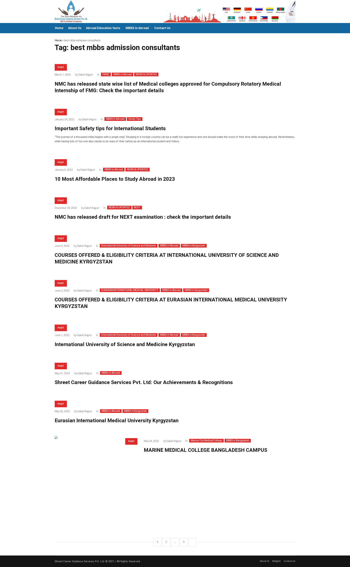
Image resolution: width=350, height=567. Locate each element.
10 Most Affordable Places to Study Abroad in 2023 (115, 179)
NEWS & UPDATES (146, 74)
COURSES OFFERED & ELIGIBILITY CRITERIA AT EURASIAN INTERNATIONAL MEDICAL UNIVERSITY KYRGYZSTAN (171, 303)
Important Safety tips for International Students (110, 128)
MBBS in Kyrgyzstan (193, 246)
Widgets (276, 561)
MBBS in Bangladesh (237, 441)
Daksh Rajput (85, 75)
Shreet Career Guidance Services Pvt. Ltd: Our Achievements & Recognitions (144, 382)
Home (58, 40)
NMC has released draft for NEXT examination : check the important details (143, 217)
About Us (264, 561)
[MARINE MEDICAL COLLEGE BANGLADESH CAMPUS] (96, 477)
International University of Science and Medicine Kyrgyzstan (125, 344)
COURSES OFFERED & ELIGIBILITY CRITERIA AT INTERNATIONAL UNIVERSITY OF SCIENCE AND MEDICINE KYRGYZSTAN (167, 259)
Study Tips (135, 119)
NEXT (137, 207)
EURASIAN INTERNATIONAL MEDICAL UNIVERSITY (129, 290)
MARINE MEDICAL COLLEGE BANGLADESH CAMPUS (205, 450)
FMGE (106, 74)
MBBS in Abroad (122, 74)
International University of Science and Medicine (128, 246)
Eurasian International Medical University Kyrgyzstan (116, 420)
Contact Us (289, 561)
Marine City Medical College (206, 441)
